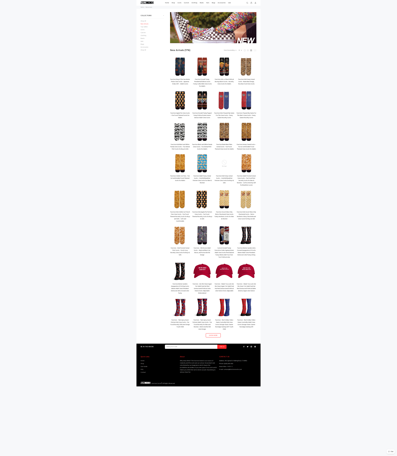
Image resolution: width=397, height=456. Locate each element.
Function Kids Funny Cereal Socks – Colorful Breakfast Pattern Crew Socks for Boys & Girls (224, 179)
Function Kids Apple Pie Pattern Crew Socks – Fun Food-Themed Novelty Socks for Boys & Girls (202, 215)
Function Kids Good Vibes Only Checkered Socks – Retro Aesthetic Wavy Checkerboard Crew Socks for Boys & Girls (246, 215)
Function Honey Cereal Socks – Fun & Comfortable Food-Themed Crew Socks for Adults (246, 146)
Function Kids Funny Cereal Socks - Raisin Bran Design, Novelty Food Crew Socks (246, 81)
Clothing (194, 3)
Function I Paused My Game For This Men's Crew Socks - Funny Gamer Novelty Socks (246, 115)
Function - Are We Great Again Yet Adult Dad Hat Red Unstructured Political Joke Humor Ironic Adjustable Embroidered (202, 288)
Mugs (213, 3)
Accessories (222, 3)
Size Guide (144, 366)
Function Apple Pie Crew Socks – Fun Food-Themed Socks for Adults (180, 115)
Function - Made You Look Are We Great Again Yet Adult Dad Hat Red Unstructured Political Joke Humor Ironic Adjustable (224, 287)
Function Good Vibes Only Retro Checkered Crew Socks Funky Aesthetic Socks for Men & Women (224, 215)
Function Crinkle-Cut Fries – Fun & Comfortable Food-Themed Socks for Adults (180, 178)
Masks (202, 3)
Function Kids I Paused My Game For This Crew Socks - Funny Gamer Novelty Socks (224, 115)
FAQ (142, 369)
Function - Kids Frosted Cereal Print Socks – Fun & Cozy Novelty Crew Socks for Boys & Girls (180, 251)
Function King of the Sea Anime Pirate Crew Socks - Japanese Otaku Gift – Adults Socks (180, 81)
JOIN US (221, 347)
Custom (186, 3)
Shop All (143, 21)
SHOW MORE (213, 335)
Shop (173, 3)
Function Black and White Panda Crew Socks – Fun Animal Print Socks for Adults (202, 146)
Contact (143, 372)
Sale (229, 3)
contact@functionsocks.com (233, 369)
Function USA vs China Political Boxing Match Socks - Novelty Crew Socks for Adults (224, 81)
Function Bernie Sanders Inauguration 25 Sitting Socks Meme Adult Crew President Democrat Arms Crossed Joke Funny (180, 288)
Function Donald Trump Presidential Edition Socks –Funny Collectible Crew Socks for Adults (202, 82)
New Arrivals (144, 24)
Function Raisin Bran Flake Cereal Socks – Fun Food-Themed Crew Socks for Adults (224, 146)
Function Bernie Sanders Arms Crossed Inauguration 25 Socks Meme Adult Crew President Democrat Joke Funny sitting (246, 251)
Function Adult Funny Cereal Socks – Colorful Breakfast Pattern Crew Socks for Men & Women (202, 179)
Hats (207, 3)
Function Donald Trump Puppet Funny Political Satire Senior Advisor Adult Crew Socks (202, 115)
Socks (179, 3)
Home (167, 3)
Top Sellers (144, 27)
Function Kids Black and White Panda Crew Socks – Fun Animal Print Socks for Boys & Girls (180, 146)
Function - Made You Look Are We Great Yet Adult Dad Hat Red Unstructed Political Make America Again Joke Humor (246, 287)
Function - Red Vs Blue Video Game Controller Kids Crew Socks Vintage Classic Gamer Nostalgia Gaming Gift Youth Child (224, 324)
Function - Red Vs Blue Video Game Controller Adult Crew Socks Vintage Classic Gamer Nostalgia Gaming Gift (246, 323)
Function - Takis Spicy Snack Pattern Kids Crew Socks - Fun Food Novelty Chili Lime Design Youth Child (180, 323)
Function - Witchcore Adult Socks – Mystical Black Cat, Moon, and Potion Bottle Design (202, 251)
